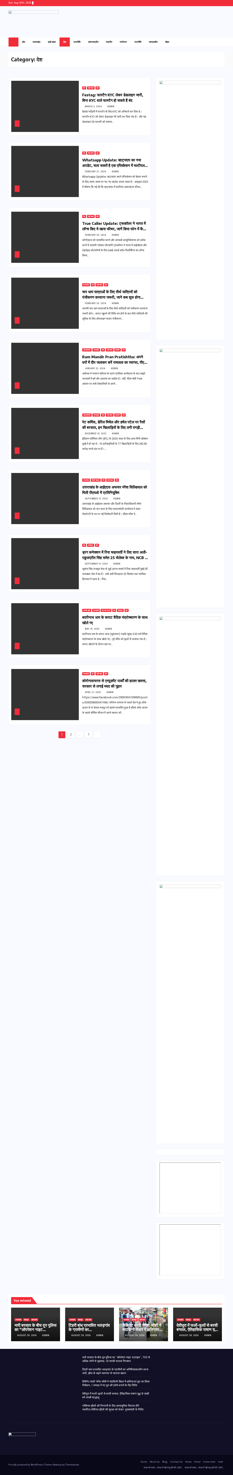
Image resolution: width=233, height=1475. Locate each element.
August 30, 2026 (27, 1336)
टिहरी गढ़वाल (96, 480)
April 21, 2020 (93, 692)
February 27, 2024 (96, 172)
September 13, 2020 (96, 499)
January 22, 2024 (95, 369)
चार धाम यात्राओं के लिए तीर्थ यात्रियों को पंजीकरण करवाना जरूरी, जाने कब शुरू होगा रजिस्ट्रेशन (111, 297)
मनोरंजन (123, 41)
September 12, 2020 (96, 564)
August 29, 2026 (81, 1336)
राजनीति (77, 41)
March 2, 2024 (94, 107)
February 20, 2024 (96, 304)
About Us (155, 1462)
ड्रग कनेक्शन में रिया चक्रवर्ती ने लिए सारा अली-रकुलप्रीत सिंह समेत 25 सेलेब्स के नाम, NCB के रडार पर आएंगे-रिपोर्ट (115, 557)
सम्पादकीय (153, 41)
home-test (209, 1462)
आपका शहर (86, 610)
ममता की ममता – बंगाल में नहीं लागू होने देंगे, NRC (163, 1468)
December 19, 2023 (96, 434)
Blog (164, 1462)
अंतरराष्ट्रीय (93, 41)
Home (144, 1462)
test (220, 1462)
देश (64, 41)
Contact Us (176, 1462)
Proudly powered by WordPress (26, 1465)
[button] (215, 41)
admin (110, 107)
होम (23, 41)
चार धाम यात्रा (106, 610)
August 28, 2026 (189, 1336)
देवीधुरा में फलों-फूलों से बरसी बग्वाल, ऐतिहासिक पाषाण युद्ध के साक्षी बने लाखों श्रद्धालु (197, 1329)
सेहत (167, 41)
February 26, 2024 (96, 235)
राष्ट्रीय (109, 41)
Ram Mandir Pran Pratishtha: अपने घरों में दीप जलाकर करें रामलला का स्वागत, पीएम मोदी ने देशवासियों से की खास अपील (114, 362)
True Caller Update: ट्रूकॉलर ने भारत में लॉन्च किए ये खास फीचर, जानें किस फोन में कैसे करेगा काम (114, 229)
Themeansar (72, 1465)
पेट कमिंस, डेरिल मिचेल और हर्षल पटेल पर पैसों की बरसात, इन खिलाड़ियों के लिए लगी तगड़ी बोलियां (113, 427)
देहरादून (120, 610)
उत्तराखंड (36, 41)
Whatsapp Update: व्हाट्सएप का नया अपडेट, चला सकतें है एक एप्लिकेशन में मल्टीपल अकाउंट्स (113, 165)
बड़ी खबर (52, 41)
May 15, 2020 (92, 629)
